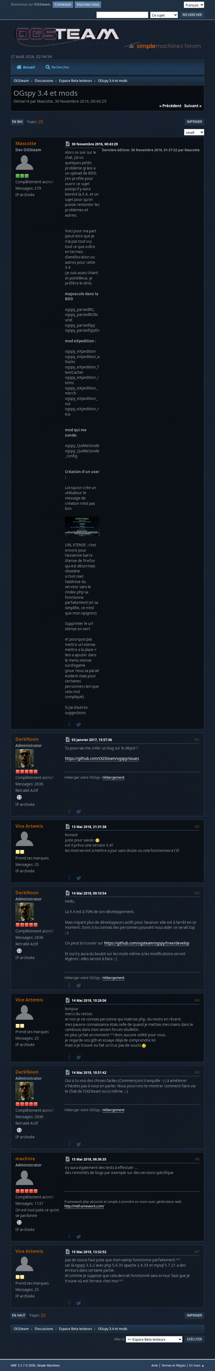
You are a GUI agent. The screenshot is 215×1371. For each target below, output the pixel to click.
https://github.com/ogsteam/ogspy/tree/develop (146, 943)
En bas (17, 122)
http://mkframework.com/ (84, 1206)
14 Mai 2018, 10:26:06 (89, 1000)
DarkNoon (27, 739)
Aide (154, 1365)
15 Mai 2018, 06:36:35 (89, 1159)
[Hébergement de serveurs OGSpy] (19, 797)
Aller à (119, 1338)
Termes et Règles (174, 1365)
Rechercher (60, 67)
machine (25, 1159)
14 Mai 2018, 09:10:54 (89, 893)
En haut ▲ (196, 1365)
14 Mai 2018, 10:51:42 (89, 1072)
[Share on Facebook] (69, 724)
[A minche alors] (19, 1222)
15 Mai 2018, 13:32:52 (89, 1252)
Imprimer (194, 122)
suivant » (193, 105)
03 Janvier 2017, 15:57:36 (92, 739)
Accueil (29, 67)
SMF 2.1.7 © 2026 (23, 1365)
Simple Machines (48, 1365)
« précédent (170, 105)
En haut (18, 1315)
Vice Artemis (29, 826)
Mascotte (25, 143)
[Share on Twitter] (79, 724)
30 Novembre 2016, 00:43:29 (95, 144)
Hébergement (113, 777)
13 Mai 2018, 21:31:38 (89, 826)
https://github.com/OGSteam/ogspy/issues (102, 758)
